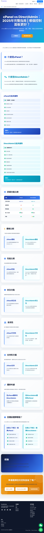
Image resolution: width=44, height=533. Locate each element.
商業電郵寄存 (32, 512)
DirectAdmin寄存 (22, 489)
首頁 (17, 3)
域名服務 (31, 516)
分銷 (32, 3)
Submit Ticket (3, 522)
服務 (27, 3)
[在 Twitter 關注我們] (5, 510)
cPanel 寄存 (32, 505)
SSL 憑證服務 (32, 513)
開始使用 (2, 524)
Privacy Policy (28, 530)
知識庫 (2, 521)
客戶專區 (40, 1)
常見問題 (2, 525)
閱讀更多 (16, 35)
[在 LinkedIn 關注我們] (7, 510)
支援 (36, 3)
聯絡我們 (17, 510)
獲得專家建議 (35, 489)
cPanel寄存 (9, 489)
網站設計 (31, 510)
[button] (41, 525)
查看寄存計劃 (27, 35)
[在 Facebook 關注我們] (2, 510)
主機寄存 (22, 3)
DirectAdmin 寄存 (33, 507)
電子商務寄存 (32, 515)
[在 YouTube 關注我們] (10, 510)
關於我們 (41, 3)
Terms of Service (34, 530)
